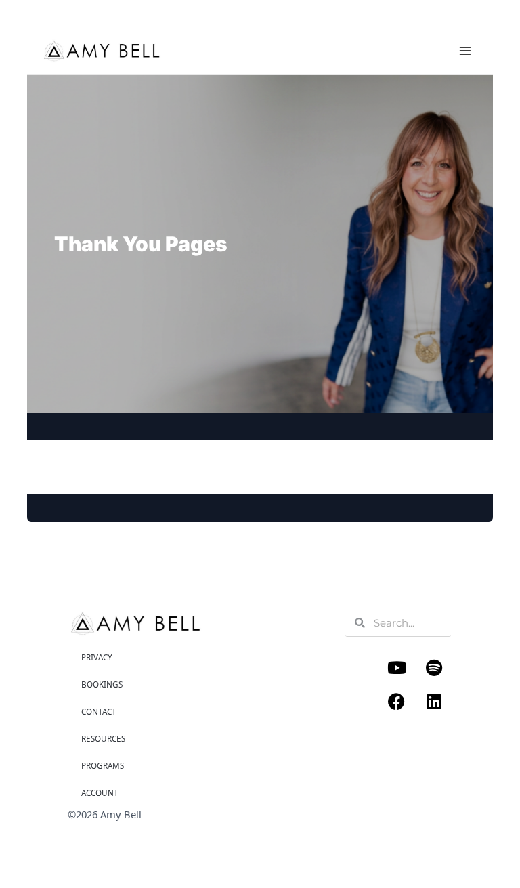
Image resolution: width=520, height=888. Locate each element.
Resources (103, 738)
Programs (102, 765)
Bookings (102, 684)
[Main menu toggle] (464, 50)
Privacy (96, 657)
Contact (98, 711)
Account (99, 792)
